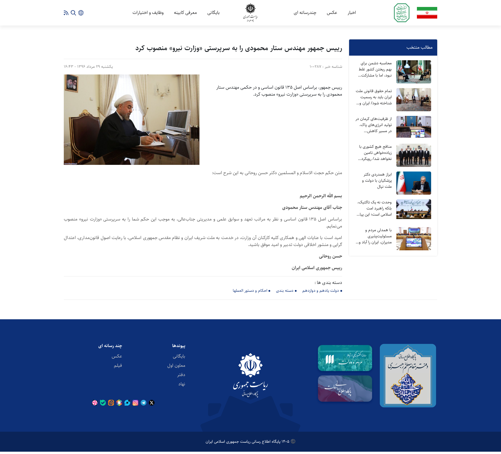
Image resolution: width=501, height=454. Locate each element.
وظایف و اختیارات (148, 12)
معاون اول (176, 365)
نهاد (181, 384)
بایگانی (213, 12)
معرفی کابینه (185, 12)
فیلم (118, 365)
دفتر (181, 374)
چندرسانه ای (305, 12)
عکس (332, 12)
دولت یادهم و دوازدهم (320, 290)
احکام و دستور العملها (250, 290)
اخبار (352, 12)
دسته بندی (284, 290)
